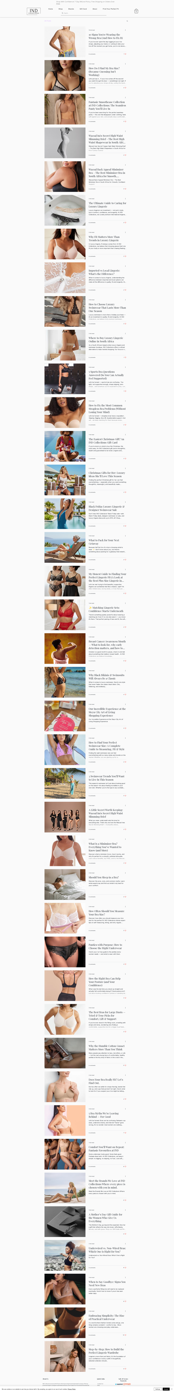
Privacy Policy (72, 1389)
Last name (62, 700)
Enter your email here (65, 680)
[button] (154, 656)
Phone (61, 710)
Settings (157, 1389)
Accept (166, 1389)
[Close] (172, 1389)
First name (62, 690)
